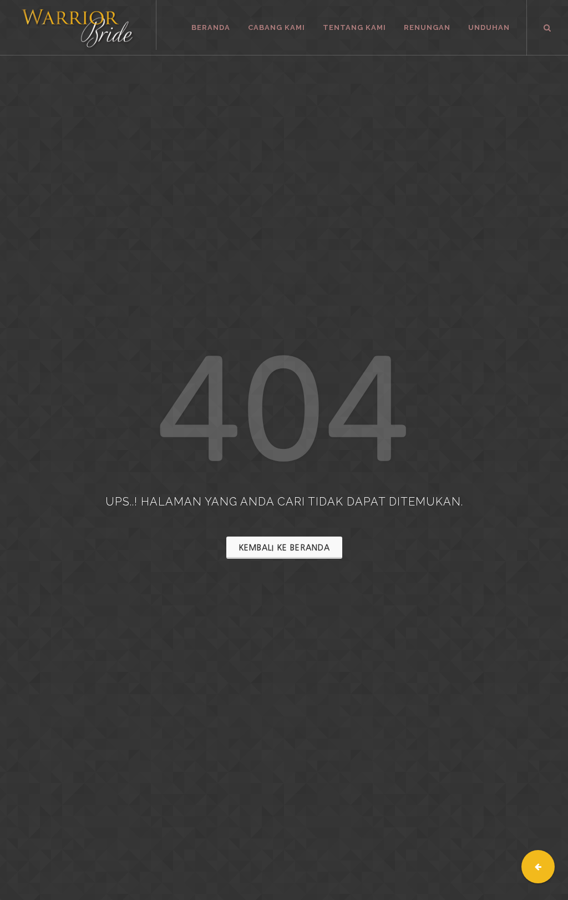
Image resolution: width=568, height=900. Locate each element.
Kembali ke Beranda (284, 548)
